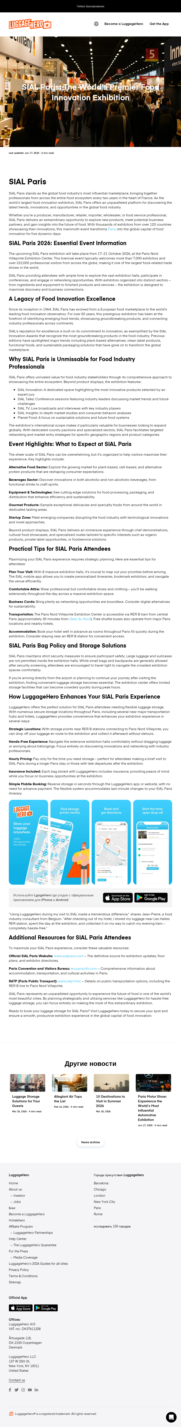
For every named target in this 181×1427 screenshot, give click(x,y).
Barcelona (101, 1183)
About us (15, 1189)
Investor (19, 1195)
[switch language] (96, 24)
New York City (104, 1201)
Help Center (17, 1238)
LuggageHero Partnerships (33, 1232)
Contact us (17, 1380)
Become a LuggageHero (123, 23)
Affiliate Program (21, 1226)
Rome (98, 1214)
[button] (171, 1417)
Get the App (159, 23)
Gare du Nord (80, 618)
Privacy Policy (19, 1269)
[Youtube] (29, 1390)
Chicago (100, 1189)
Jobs (17, 1201)
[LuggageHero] (30, 27)
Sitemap (15, 1282)
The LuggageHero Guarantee (34, 1245)
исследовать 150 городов (112, 1226)
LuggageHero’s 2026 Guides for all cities (38, 1263)
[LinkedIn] (36, 1390)
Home (13, 1183)
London (99, 1195)
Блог (12, 1208)
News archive (90, 1142)
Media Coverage (25, 1257)
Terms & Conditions (23, 1276)
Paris (112, 229)
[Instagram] (23, 1390)
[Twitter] (16, 1390)
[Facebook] (10, 1390)
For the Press (18, 1251)
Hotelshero (17, 1220)
